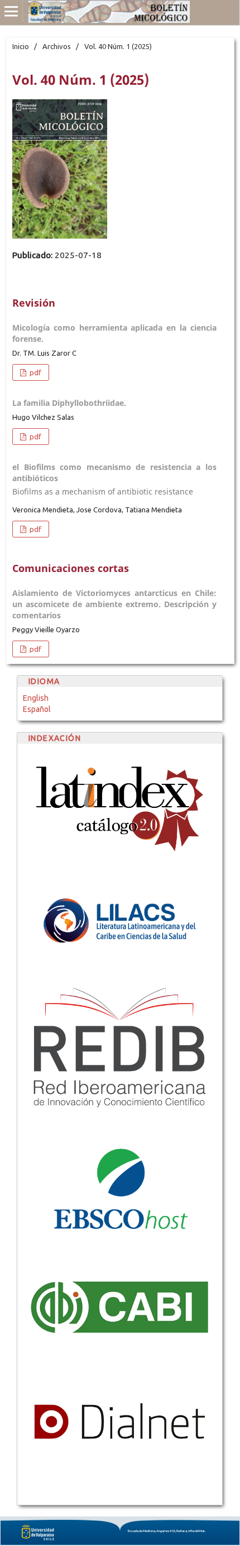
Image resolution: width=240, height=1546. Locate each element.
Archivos (56, 46)
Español (37, 709)
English (36, 698)
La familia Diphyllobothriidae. (69, 403)
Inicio (20, 46)
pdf (34, 372)
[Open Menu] (11, 11)
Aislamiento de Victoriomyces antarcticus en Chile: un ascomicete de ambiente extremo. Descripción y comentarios (114, 604)
